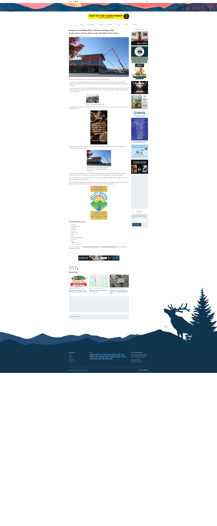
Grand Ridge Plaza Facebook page (90, 246)
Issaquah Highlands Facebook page (108, 246)
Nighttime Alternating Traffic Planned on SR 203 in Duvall (98, 291)
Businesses (92, 354)
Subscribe (137, 224)
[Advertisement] (99, 304)
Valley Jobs (71, 358)
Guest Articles (114, 354)
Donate (70, 354)
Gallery (135, 24)
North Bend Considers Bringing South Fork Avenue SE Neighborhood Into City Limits (119, 291)
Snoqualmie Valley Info (79, 288)
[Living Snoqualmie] (108, 6)
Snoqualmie (123, 356)
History (119, 354)
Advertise (70, 356)
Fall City (109, 354)
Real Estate (107, 356)
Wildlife (111, 358)
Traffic (118, 24)
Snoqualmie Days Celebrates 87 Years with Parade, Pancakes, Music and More (78, 291)
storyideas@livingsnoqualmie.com (136, 360)
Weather (110, 24)
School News (118, 356)
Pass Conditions (101, 356)
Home (81, 24)
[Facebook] (72, 269)
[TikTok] (76, 269)
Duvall (101, 354)
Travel (103, 358)
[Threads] (70, 269)
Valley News (90, 24)
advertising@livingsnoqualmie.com (137, 361)
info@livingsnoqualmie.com (135, 359)
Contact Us (71, 361)
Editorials (104, 354)
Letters (123, 354)
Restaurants (113, 356)
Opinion (100, 24)
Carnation (97, 354)
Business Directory (72, 359)
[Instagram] (74, 269)
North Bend (92, 356)
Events (126, 24)
